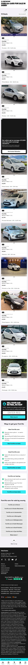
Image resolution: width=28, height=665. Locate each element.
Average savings (4, 612)
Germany (9, 597)
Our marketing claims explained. (9, 610)
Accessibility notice (5, 593)
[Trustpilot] (14, 579)
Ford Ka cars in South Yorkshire (14, 527)
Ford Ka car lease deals (14, 492)
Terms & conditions (5, 587)
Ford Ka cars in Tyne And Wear (14, 531)
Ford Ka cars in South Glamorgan (14, 523)
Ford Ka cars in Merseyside (14, 516)
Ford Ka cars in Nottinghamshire (14, 520)
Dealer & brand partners (20, 565)
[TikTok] (16, 560)
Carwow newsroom (5, 569)
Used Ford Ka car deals (14, 467)
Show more (13, 535)
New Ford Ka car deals (14, 443)
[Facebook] (2, 560)
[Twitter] (6, 560)
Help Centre (4, 550)
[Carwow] (5, 1)
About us (3, 563)
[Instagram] (9, 560)
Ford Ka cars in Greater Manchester (14, 508)
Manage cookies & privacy (15, 587)
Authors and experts (5, 567)
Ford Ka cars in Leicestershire (14, 512)
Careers (16, 563)
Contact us (3, 565)
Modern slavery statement (15, 591)
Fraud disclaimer (4, 589)
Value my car (14, 417)
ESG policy (11, 589)
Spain (15, 597)
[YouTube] (13, 560)
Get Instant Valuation (14, 151)
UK (3, 597)
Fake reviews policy (5, 591)
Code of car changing (14, 593)
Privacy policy (17, 589)
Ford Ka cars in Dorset (14, 504)
